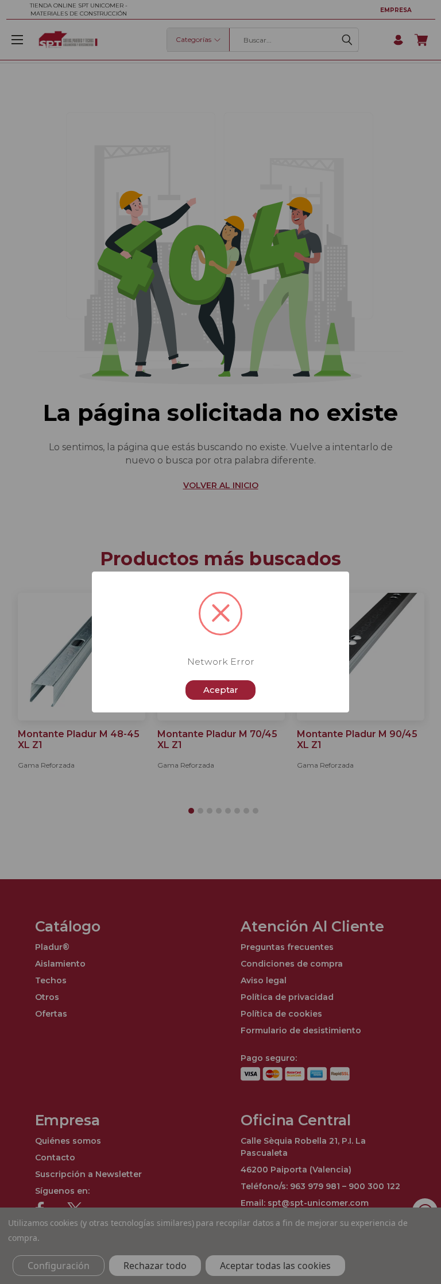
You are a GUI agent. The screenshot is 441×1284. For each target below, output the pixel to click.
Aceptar (220, 690)
